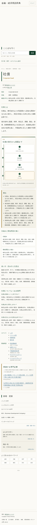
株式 (14, 462)
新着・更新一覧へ (31, 425)
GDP (23, 459)
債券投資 (15, 68)
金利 (5, 459)
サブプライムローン (16, 354)
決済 (32, 462)
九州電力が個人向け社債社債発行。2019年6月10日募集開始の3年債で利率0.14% (18, 384)
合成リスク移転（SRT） (8, 417)
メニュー (32, 3)
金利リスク (13, 347)
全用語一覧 (4, 519)
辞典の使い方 (31, 439)
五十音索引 (11, 519)
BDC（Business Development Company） (13, 413)
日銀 (14, 459)
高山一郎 (9, 87)
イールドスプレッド (16, 358)
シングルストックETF (7, 405)
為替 (5, 462)
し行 (11, 333)
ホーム (2, 68)
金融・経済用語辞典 (11, 3)
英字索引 (17, 519)
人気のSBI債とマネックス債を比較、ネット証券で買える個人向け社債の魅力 (18, 376)
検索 (32, 53)
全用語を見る (31, 449)
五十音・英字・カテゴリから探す (11, 61)
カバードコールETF (6, 409)
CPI (31, 459)
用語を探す (8, 68)
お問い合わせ (5, 522)
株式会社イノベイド (10, 85)
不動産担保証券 (14, 351)
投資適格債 (13, 343)
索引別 (12, 340)
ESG (23, 462)
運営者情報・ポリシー (29, 519)
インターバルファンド (7, 421)
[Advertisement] (18, 25)
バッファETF (5, 401)
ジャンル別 (13, 335)
